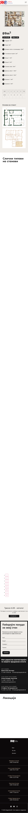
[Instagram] (17, 806)
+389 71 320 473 (7, 680)
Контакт (14, 753)
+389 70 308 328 (7, 672)
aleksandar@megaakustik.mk (8, 682)
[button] (6, 37)
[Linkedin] (11, 806)
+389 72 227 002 (7, 690)
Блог (13, 747)
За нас (13, 750)
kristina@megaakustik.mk (20, 672)
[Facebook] (14, 806)
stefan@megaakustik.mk (20, 690)
